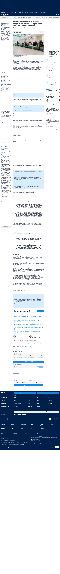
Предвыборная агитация (5, 406)
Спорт (49, 397)
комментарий (18, 32)
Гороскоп (26, 12)
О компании (3, 400)
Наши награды (3, 401)
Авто (15, 397)
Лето (27, 401)
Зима (27, 397)
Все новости (6, 20)
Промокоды (44, 12)
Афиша (23, 12)
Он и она (38, 397)
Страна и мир (50, 400)
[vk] (18, 414)
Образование (29, 407)
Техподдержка (3, 404)
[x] (25, 414)
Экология (49, 401)
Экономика (50, 403)
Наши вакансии (3, 403)
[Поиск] (54, 14)
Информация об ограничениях (35, 439)
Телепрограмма (18, 12)
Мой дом (28, 403)
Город (15, 401)
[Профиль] (58, 14)
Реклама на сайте (4, 397)
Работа (38, 403)
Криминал (28, 398)
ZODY (38, 12)
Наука (28, 404)
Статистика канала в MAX (5, 407)
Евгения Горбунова (36, 335)
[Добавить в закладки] (41, 32)
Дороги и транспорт (17, 403)
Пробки (35, 12)
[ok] (20, 414)
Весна (15, 400)
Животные (16, 406)
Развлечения (39, 404)
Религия (38, 406)
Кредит (15, 340)
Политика (39, 400)
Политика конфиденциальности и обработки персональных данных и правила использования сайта (44, 443)
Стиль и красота (50, 398)
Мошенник (26, 340)
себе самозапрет (21, 66)
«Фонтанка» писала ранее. (23, 95)
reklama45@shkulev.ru (46, 436)
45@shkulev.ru (11, 443)
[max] (23, 414)
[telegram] (15, 414)
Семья (38, 407)
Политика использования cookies (35, 440)
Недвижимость (3, 12)
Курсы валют (31, 12)
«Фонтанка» (18, 62)
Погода (8, 12)
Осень (38, 398)
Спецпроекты (50, 404)
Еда (15, 404)
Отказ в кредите (20, 340)
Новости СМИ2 (16, 373)
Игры (41, 12)
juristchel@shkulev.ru (22, 444)
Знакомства (12, 12)
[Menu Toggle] (1, 14)
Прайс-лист (3, 398)
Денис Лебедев (19, 335)
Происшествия (39, 401)
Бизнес (15, 398)
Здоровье (16, 407)
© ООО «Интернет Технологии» (16, 447)
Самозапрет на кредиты (32, 340)
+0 (40, 359)
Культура (28, 400)
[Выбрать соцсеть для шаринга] (43, 32)
